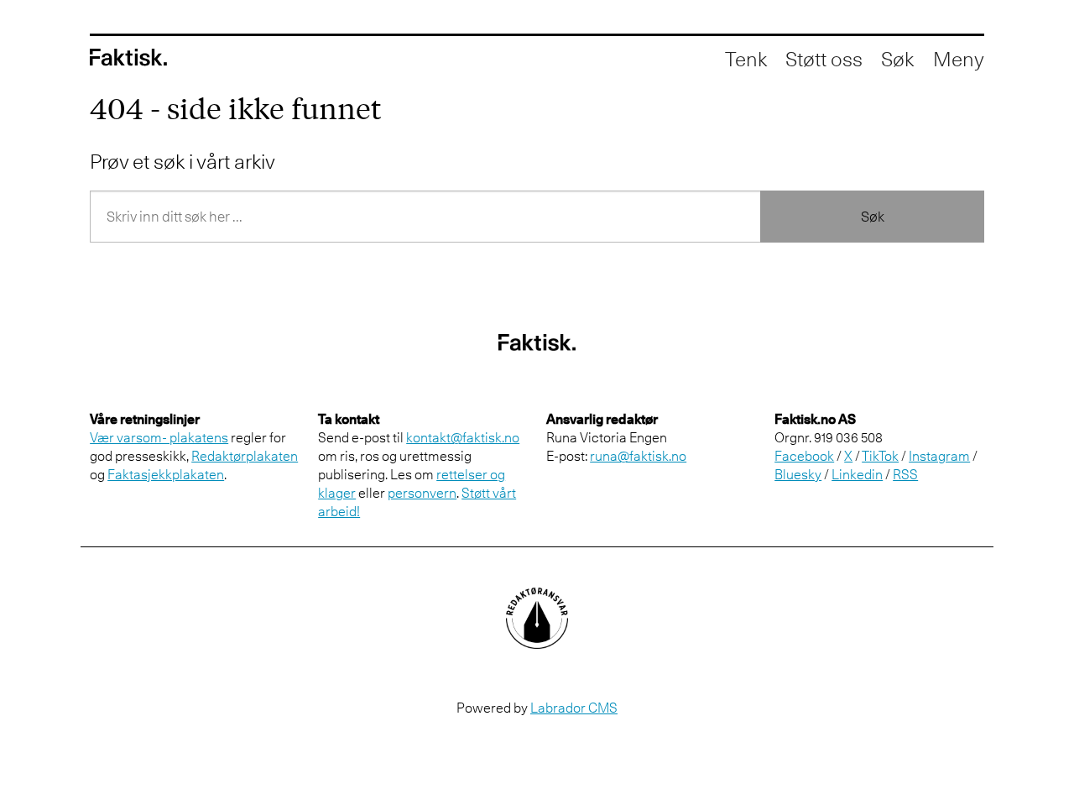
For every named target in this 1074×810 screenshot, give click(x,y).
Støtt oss (824, 58)
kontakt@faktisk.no (462, 437)
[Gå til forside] (128, 57)
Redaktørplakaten (244, 456)
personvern (422, 492)
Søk (872, 216)
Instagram (939, 456)
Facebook (804, 456)
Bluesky (797, 474)
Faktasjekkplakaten (165, 474)
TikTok (880, 456)
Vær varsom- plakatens (159, 437)
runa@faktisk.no (638, 456)
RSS (905, 474)
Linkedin (857, 474)
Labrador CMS (574, 707)
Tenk (746, 58)
